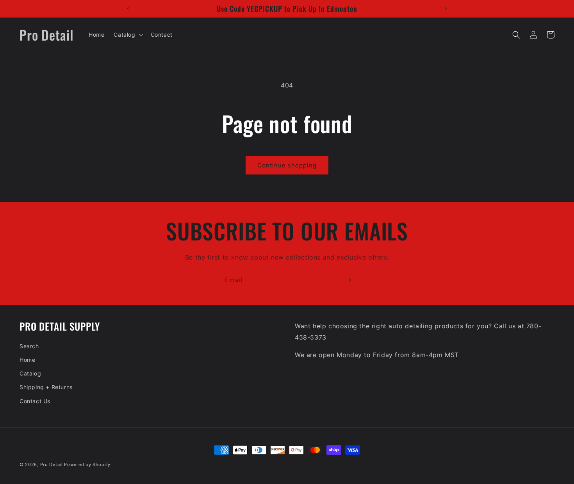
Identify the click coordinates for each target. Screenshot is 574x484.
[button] (127, 35)
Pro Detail (51, 464)
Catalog (30, 373)
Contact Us (35, 401)
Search (29, 346)
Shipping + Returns (46, 387)
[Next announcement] (446, 8)
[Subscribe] (348, 280)
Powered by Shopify (87, 464)
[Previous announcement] (128, 8)
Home (27, 359)
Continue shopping (287, 165)
